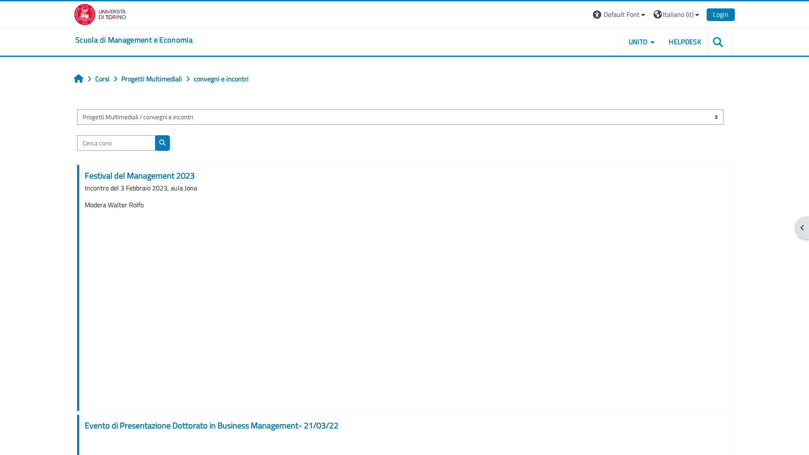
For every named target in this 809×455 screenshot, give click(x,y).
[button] (620, 14)
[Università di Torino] (100, 13)
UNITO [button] (638, 42)
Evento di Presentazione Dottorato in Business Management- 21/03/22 (211, 425)
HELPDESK (685, 42)
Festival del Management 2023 (140, 175)
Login (721, 14)
